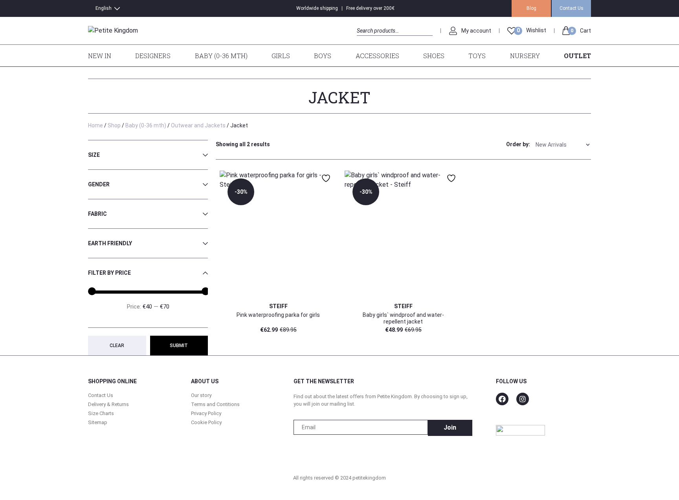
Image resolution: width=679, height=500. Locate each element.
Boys (322, 55)
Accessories (377, 55)
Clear (117, 345)
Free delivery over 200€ (370, 8)
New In (99, 55)
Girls (281, 55)
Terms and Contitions (215, 404)
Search (364, 39)
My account (476, 31)
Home (95, 125)
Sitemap (97, 422)
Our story (201, 395)
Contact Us (572, 8)
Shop (114, 125)
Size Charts (101, 413)
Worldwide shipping (317, 8)
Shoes (433, 55)
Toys (477, 55)
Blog (531, 8)
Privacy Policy (206, 413)
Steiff (278, 306)
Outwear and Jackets (198, 125)
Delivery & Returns (108, 404)
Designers (153, 55)
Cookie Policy (206, 422)
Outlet (577, 55)
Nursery (525, 55)
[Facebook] (502, 399)
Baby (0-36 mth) (221, 55)
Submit (179, 345)
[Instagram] (522, 399)
